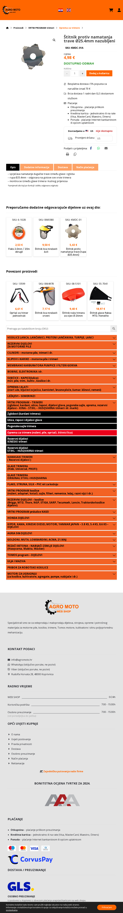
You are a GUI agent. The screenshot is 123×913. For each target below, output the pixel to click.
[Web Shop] (11, 10)
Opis (13, 167)
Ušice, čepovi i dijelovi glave (24, 420)
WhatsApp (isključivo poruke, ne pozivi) (33, 664)
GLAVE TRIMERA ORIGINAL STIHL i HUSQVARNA (27, 476)
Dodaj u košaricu (99, 73)
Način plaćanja (19, 758)
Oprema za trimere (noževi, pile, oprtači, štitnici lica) (39, 432)
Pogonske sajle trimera (21, 426)
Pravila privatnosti (21, 744)
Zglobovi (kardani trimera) (23, 413)
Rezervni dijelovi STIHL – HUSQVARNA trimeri (25, 449)
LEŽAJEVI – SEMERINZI (21, 396)
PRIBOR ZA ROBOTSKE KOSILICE (27, 567)
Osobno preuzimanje (23, 753)
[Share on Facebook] (91, 148)
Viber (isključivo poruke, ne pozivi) (30, 669)
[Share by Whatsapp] (99, 148)
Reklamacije (17, 763)
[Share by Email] (106, 148)
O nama (15, 734)
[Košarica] (111, 10)
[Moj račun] (119, 10)
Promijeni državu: (85, 137)
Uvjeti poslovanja (21, 739)
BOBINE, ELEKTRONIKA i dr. (24, 371)
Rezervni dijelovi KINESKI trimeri (17, 440)
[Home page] (7, 27)
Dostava (16, 749)
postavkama (11, 910)
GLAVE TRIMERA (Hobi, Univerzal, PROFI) (22, 467)
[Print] (67, 154)
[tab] (13, 167)
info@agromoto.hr (21, 659)
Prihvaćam (107, 907)
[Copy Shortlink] (75, 154)
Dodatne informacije (36, 167)
